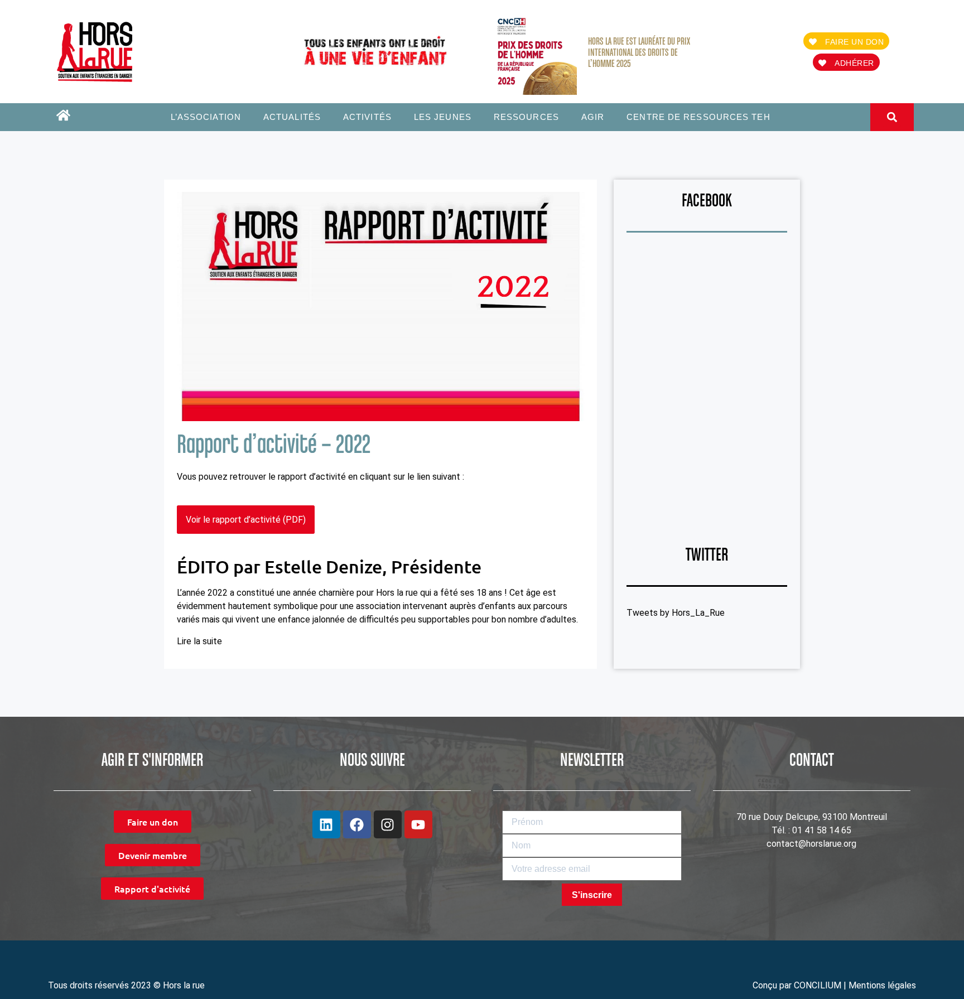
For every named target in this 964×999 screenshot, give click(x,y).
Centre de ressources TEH (698, 117)
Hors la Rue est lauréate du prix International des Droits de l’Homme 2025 (639, 53)
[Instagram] (388, 824)
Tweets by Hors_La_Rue (675, 612)
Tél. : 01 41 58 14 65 (811, 830)
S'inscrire (592, 895)
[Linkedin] (326, 824)
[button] (892, 117)
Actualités (292, 117)
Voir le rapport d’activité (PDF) (246, 519)
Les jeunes (442, 117)
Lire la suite (199, 641)
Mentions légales (882, 985)
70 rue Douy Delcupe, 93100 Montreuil (811, 817)
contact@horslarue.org (811, 843)
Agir (592, 117)
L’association (206, 117)
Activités (367, 117)
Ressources (526, 117)
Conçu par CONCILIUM (797, 985)
